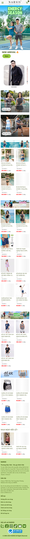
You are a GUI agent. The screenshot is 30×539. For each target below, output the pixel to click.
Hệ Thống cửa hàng (6, 510)
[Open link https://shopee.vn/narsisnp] (20, 526)
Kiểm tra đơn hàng (6, 502)
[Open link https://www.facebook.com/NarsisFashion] (7, 526)
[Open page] (15, 3)
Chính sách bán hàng (6, 507)
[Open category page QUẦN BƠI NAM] (15, 27)
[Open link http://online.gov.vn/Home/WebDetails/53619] (15, 531)
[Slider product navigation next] (25, 172)
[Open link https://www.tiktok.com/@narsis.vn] (15, 526)
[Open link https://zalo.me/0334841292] (2, 526)
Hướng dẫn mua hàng (7, 499)
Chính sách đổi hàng (6, 505)
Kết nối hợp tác (5, 513)
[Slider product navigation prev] (5, 172)
